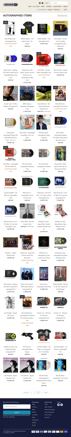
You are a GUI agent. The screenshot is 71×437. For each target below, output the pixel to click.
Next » (46, 392)
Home (30, 6)
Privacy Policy (48, 414)
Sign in (46, 3)
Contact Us (47, 417)
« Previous (26, 392)
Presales (57, 9)
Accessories (57, 6)
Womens (49, 6)
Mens (43, 6)
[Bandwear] (10, 4)
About (46, 404)
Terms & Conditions (49, 412)
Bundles (50, 9)
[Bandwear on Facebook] (42, 3)
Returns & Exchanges (50, 409)
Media (65, 6)
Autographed (42, 9)
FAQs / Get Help (48, 407)
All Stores (36, 6)
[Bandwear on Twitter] (40, 3)
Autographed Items (17, 15)
